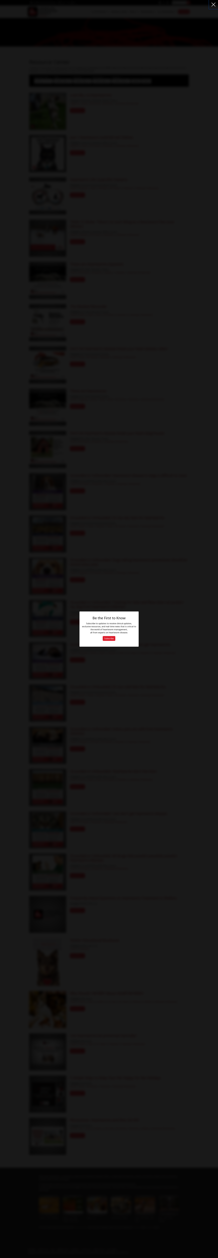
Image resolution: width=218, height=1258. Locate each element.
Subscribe (109, 638)
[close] (213, 4)
